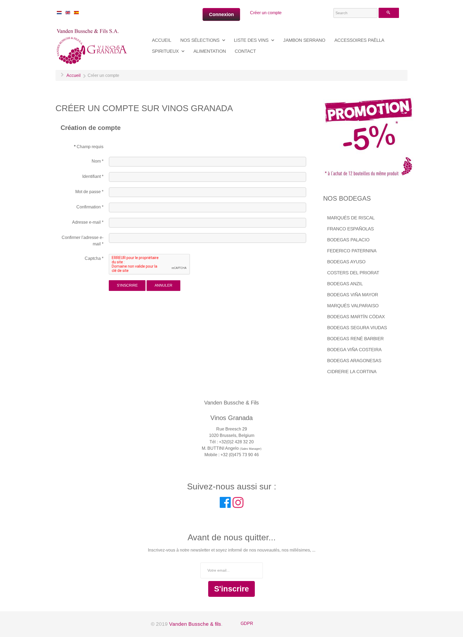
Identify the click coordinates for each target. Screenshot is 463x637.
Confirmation (89, 207)
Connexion (221, 14)
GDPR (247, 623)
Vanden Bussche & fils (195, 624)
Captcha (94, 258)
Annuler (163, 285)
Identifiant (92, 176)
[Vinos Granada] (92, 45)
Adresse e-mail (87, 222)
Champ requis (88, 146)
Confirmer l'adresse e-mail (82, 240)
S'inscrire (127, 285)
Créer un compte (266, 12)
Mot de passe (89, 191)
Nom (97, 161)
